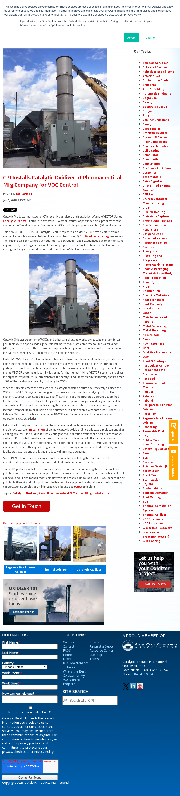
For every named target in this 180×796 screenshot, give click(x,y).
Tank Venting (152, 497)
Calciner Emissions (156, 120)
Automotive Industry (157, 93)
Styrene (148, 484)
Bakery (147, 102)
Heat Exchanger (153, 299)
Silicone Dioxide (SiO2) (158, 466)
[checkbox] (30, 710)
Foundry (148, 282)
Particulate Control (156, 365)
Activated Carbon (155, 67)
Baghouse (150, 98)
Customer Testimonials (152, 174)
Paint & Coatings (154, 361)
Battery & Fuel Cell (156, 106)
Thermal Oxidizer (55, 569)
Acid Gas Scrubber (155, 63)
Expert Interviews (155, 238)
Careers (68, 642)
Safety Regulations (156, 449)
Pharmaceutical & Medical (65, 493)
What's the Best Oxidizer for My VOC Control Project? (74, 677)
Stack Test (150, 475)
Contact (68, 646)
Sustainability (152, 488)
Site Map (96, 655)
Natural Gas (151, 335)
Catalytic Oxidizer (15, 221)
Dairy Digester (152, 181)
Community (151, 159)
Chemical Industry (155, 146)
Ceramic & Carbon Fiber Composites (155, 139)
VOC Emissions (153, 519)
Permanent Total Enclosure (154, 372)
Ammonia (149, 84)
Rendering (150, 427)
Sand (146, 453)
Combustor (150, 155)
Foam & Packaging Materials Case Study (157, 271)
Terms (94, 659)
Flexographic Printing (158, 264)
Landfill (148, 313)
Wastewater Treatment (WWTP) (156, 534)
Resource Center (101, 650)
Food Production (154, 277)
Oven (146, 356)
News (42, 493)
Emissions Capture (156, 216)
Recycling (149, 413)
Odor (146, 348)
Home (67, 655)
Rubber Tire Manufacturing (153, 442)
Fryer (146, 286)
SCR (145, 457)
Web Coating (151, 541)
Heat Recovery (152, 304)
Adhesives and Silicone (158, 71)
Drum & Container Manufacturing (155, 201)
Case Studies (151, 128)
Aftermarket (151, 76)
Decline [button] (150, 37)
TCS (145, 501)
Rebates (148, 396)
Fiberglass (150, 251)
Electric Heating (154, 212)
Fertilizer (149, 247)
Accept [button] (131, 37)
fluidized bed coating (94, 236)
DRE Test (149, 194)
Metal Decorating (155, 326)
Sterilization (151, 479)
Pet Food (149, 378)
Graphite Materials (156, 295)
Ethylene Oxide (153, 234)
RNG (145, 435)
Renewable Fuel (153, 431)
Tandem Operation (156, 492)
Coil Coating (151, 150)
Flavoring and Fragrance (152, 258)
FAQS (67, 650)
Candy (147, 124)
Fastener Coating (155, 242)
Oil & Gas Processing (157, 352)
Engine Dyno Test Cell (157, 220)
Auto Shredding (153, 89)
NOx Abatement (153, 343)
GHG (78, 486)
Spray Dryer (151, 471)
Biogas (147, 111)
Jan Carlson (24, 193)
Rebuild (148, 400)
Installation (101, 493)
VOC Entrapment (154, 523)
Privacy (95, 642)
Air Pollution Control (157, 80)
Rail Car (148, 392)
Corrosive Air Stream (157, 168)
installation (36, 429)
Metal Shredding (154, 330)
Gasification (151, 291)
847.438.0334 (143, 674)
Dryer (146, 207)
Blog (88, 493)
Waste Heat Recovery (157, 528)
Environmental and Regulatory (156, 227)
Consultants (151, 163)
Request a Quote (102, 646)
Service (148, 462)
